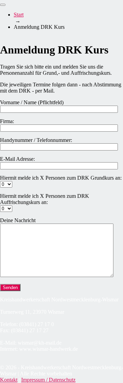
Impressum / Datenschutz (48, 380)
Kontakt (8, 380)
